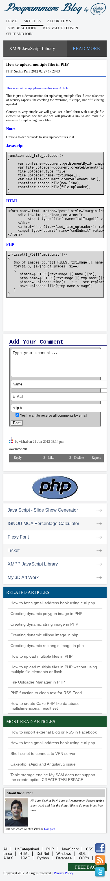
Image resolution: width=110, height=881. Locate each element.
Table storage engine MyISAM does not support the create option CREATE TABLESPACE (52, 777)
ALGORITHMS (59, 21)
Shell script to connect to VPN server (43, 753)
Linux (7, 854)
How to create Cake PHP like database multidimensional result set (45, 705)
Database (64, 858)
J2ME (25, 858)
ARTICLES (32, 21)
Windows (63, 854)
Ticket (13, 550)
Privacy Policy (63, 873)
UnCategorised (27, 849)
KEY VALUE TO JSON (60, 28)
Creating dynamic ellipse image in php (44, 635)
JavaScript (70, 849)
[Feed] (100, 860)
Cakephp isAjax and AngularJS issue (43, 764)
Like (48, 458)
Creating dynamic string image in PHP (44, 624)
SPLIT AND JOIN (19, 34)
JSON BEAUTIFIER (21, 28)
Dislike (76, 458)
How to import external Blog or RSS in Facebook (53, 732)
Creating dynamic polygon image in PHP (46, 613)
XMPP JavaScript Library (32, 48)
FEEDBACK (87, 867)
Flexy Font (18, 537)
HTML (24, 854)
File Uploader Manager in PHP (37, 682)
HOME (11, 21)
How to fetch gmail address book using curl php (52, 603)
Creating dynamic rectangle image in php (47, 645)
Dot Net (43, 854)
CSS (90, 849)
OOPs (84, 858)
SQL (82, 854)
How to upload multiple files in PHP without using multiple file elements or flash (53, 669)
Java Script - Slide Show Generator (43, 510)
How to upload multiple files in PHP (41, 656)
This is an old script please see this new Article (37, 88)
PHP (50, 849)
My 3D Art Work (23, 577)
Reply (18, 458)
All (5, 849)
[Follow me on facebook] (100, 848)
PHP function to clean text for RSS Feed (46, 693)
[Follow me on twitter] (100, 872)
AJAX (8, 858)
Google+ (50, 828)
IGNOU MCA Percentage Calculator (43, 523)
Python (43, 858)
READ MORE (86, 48)
